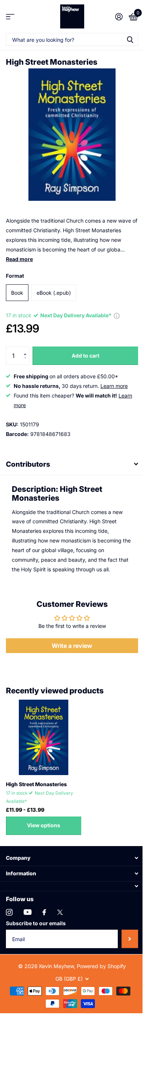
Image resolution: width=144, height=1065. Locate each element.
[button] (26, 349)
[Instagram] (9, 906)
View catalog (10, 16)
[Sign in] (119, 17)
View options (43, 819)
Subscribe (124, 933)
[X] (60, 906)
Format (15, 276)
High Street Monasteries (36, 778)
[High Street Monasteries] (43, 732)
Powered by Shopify (98, 960)
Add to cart (85, 355)
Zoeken (130, 39)
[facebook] (44, 907)
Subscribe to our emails (36, 917)
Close (69, 852)
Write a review (69, 640)
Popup (117, 315)
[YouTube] (27, 906)
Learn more (114, 386)
